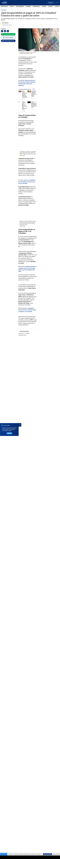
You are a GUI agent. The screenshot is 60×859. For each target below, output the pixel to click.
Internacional (36, 6)
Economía (28, 6)
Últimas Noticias (4, 854)
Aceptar (9, 433)
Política (12, 6)
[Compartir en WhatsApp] (8, 31)
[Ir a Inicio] (4, 2)
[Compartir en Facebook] (2, 31)
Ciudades (44, 6)
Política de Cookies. (8, 430)
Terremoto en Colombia (36, 854)
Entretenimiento (20, 6)
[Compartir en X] (5, 31)
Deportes (50, 6)
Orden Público (4, 6)
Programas (50, 2)
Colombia (27, 333)
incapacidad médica (22, 335)
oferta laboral (21, 333)
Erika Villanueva (5, 22)
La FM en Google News (9, 37)
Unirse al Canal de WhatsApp (9, 34)
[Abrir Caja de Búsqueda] (57, 2)
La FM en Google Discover (9, 40)
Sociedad (57, 6)
